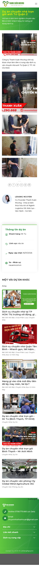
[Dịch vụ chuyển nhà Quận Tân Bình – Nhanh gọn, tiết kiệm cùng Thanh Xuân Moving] (19, 334)
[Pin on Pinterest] (25, 185)
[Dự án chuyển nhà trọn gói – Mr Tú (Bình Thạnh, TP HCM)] (19, 404)
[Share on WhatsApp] (9, 185)
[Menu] (36, 3)
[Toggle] (34, 527)
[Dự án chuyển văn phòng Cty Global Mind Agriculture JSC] (19, 469)
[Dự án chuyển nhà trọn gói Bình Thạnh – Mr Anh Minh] (19, 436)
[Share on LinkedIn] (29, 185)
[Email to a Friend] (21, 185)
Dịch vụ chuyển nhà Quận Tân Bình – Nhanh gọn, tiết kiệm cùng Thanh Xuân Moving (19, 349)
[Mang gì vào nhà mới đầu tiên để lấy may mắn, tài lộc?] (19, 369)
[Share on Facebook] (13, 185)
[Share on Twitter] (17, 185)
